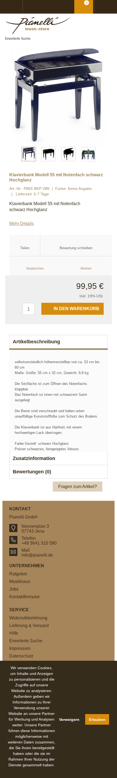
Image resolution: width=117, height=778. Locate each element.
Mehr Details (21, 223)
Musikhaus (19, 581)
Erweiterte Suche (17, 39)
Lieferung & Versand (29, 625)
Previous (12, 97)
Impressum (19, 648)
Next (105, 97)
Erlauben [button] (97, 719)
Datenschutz (21, 656)
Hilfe (13, 633)
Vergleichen (35, 268)
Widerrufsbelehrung (28, 618)
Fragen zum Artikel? (77, 486)
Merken (86, 268)
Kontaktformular (24, 596)
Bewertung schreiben (76, 248)
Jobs (14, 589)
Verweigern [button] (69, 719)
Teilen (24, 248)
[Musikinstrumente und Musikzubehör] (58, 26)
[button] (32, 771)
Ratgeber (18, 574)
